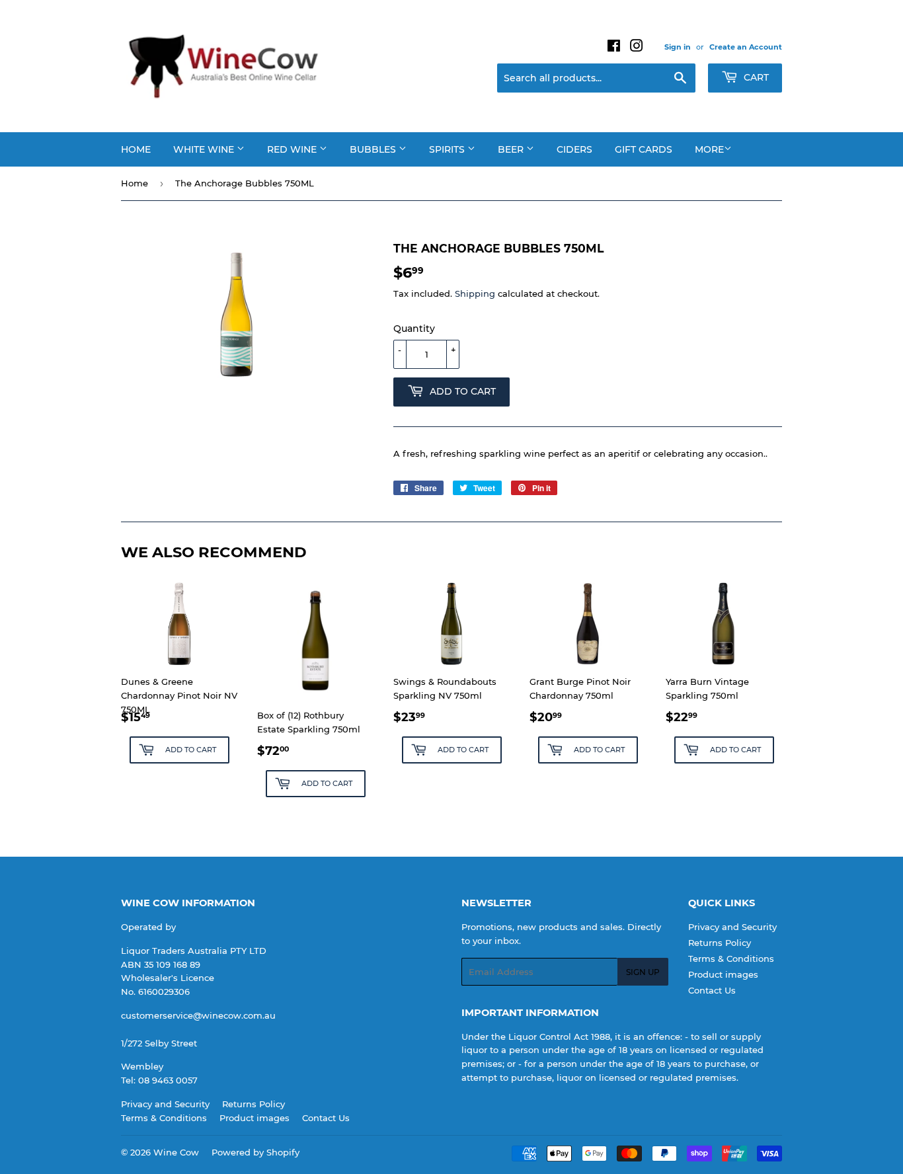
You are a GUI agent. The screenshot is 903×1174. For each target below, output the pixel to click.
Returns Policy (719, 942)
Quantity (414, 328)
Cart (755, 77)
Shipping (475, 293)
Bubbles (374, 149)
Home (136, 149)
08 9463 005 (165, 1080)
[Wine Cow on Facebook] (614, 47)
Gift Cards (643, 149)
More (709, 149)
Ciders (574, 149)
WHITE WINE (205, 149)
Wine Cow (176, 1152)
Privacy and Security (732, 926)
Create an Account (745, 47)
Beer (512, 149)
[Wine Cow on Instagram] (636, 47)
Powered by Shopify (255, 1152)
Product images (723, 974)
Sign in (677, 47)
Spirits (448, 149)
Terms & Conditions (731, 958)
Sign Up (643, 972)
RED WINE (293, 149)
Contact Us (712, 990)
